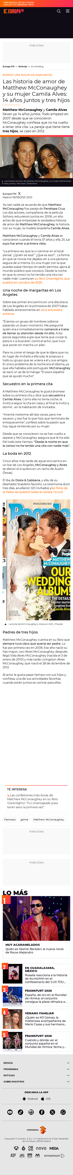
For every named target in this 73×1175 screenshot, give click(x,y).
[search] (59, 11)
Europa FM (9, 66)
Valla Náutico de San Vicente (19, 2)
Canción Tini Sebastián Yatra (18, 4)
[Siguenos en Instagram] (31, 1114)
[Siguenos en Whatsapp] (63, 1114)
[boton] (52, 1062)
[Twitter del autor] (19, 193)
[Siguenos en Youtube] (10, 1114)
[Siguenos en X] (52, 1114)
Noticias (23, 66)
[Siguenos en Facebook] (41, 1114)
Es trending (37, 66)
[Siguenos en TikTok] (20, 1114)
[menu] (67, 10)
